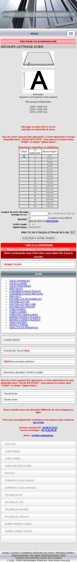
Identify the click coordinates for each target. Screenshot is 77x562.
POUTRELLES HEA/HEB (17, 509)
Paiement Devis (50, 555)
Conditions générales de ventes (37, 552)
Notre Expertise (20, 555)
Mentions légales (65, 552)
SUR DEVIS (52, 221)
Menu (34, 33)
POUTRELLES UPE (14, 502)
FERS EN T (10, 473)
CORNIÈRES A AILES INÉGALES (26, 294)
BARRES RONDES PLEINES (18, 524)
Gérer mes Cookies (51, 558)
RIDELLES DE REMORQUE (23, 327)
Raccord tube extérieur (19, 361)
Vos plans (35, 555)
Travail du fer (11, 393)
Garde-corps (10, 399)
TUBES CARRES (13, 458)
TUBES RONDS (12, 451)
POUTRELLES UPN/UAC (17, 516)
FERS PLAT (10, 444)
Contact (15, 552)
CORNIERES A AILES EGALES (19, 480)
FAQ (63, 555)
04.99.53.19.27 (50, 427)
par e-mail (38, 422)
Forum (5, 552)
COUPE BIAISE (12, 340)
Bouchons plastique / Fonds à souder (23, 372)
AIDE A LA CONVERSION (39, 245)
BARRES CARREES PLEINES (18, 531)
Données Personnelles (27, 558)
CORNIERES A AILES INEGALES (20, 487)
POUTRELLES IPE (13, 495)
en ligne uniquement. (42, 435)
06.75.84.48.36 (49, 430)
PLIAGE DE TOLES (17, 351)
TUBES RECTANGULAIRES (18, 465)
